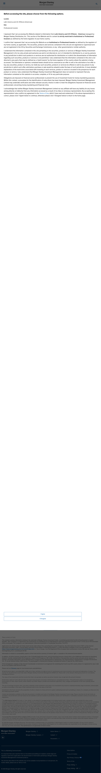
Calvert (52, 735)
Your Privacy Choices (73, 757)
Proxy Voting (71, 765)
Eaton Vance (54, 731)
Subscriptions (71, 750)
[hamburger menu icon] (4, 3)
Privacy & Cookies (72, 754)
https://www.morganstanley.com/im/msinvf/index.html (18, 649)
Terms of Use (44, 93)
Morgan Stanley (31, 731)
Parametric (54, 739)
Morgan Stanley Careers (33, 735)
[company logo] (47, 3)
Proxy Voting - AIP (72, 768)
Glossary (13, 668)
